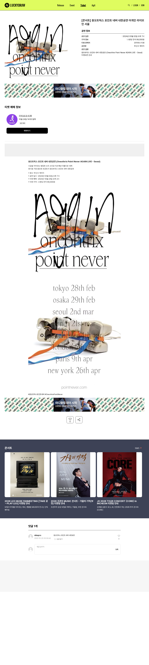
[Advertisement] (74, 150)
